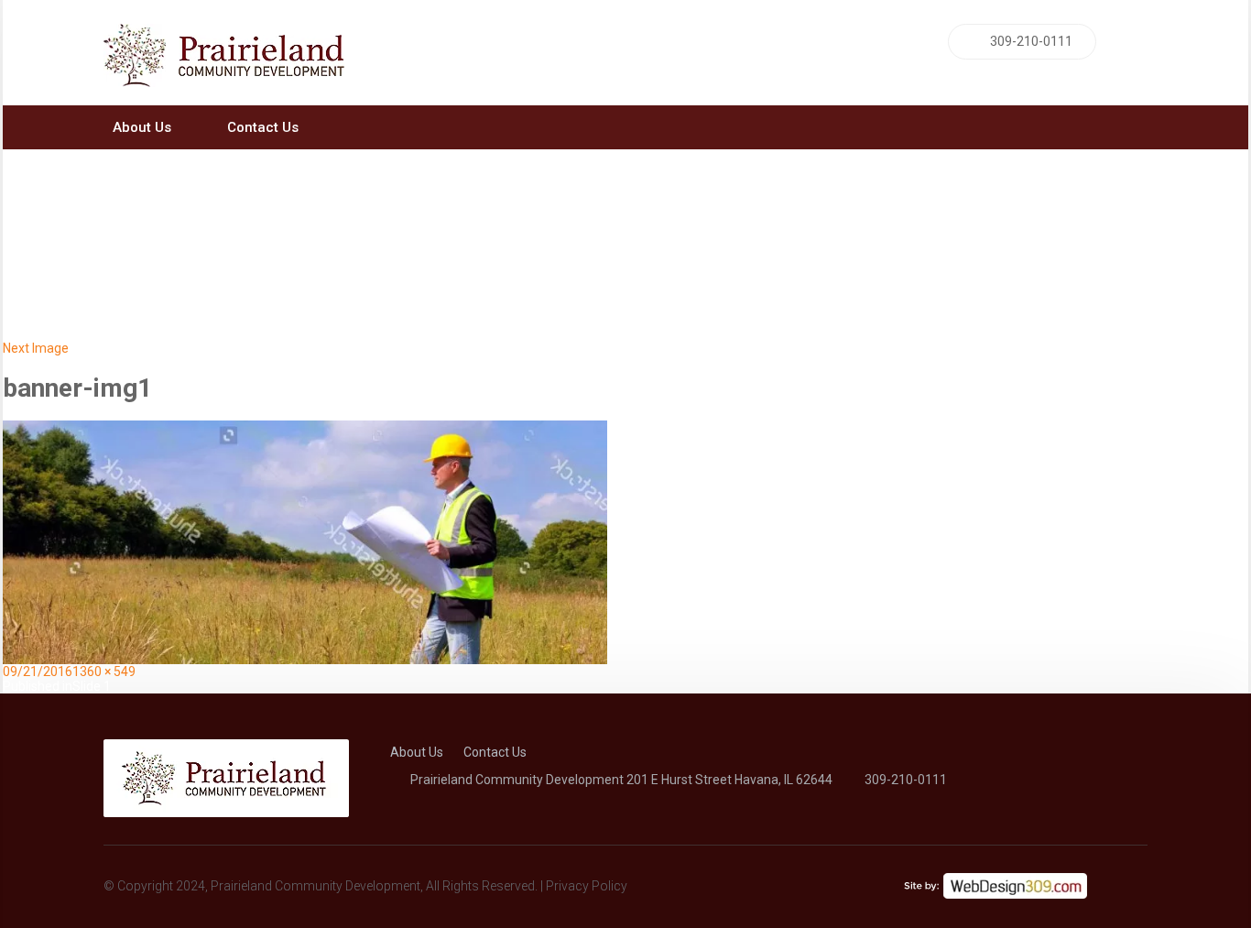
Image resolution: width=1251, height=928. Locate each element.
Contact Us (263, 127)
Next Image (36, 348)
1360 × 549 (104, 671)
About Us (142, 127)
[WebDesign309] (995, 880)
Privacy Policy (586, 886)
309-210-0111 (1031, 41)
